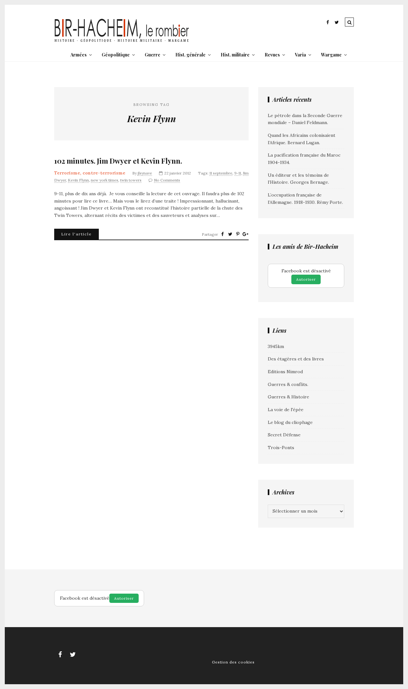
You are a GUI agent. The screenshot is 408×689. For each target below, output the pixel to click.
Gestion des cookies (233, 662)
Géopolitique (116, 55)
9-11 (237, 173)
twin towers (131, 180)
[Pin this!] (238, 234)
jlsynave (145, 173)
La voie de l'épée (285, 409)
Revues (272, 55)
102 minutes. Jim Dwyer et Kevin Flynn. (118, 161)
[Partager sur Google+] (245, 234)
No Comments (167, 180)
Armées (78, 55)
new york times (104, 180)
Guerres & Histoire (288, 397)
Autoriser (306, 279)
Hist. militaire (235, 55)
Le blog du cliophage (290, 422)
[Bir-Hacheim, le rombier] (122, 41)
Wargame (331, 55)
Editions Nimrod (285, 371)
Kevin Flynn (78, 180)
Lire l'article (76, 234)
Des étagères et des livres (296, 359)
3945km (276, 346)
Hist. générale (190, 55)
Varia (300, 55)
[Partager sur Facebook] (222, 234)
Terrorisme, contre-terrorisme (89, 173)
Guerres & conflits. (288, 384)
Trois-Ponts (281, 447)
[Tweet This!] (230, 234)
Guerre (152, 55)
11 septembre (220, 173)
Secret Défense (284, 435)
